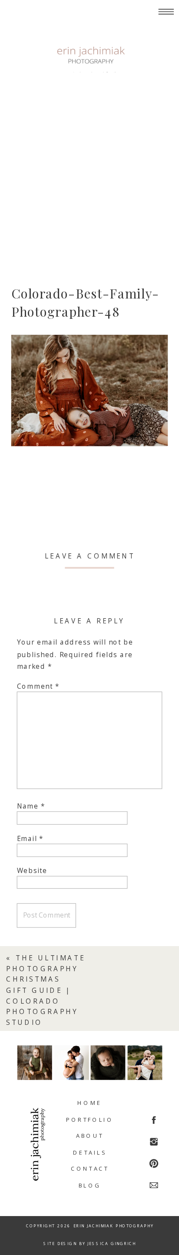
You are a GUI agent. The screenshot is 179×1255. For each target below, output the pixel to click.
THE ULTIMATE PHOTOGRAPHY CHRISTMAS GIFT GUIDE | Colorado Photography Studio (45, 990)
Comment (38, 686)
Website (32, 870)
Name (31, 806)
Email (30, 838)
